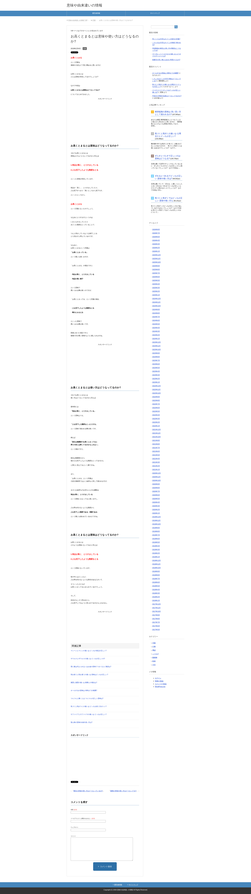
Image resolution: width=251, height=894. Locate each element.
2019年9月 (156, 528)
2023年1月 (156, 382)
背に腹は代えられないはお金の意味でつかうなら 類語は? (91, 666)
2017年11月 (156, 608)
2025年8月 (156, 269)
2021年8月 (156, 444)
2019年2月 (156, 553)
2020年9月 (156, 484)
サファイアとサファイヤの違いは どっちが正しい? (88, 714)
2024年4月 (156, 328)
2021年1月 (156, 469)
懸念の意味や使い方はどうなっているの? (88, 791)
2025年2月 (156, 291)
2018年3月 (156, 593)
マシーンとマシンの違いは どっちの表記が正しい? (88, 650)
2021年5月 (156, 455)
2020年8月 (156, 488)
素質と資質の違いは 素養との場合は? (84, 682)
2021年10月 (156, 437)
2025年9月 (156, 266)
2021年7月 (156, 448)
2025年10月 (156, 262)
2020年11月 (156, 477)
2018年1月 (156, 600)
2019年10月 (156, 524)
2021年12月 (156, 429)
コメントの (160, 684)
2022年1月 (156, 426)
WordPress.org (160, 686)
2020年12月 (156, 473)
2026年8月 (156, 229)
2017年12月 (156, 604)
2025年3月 (156, 288)
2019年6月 (156, 539)
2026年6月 (156, 237)
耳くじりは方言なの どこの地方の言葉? (166, 39)
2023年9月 (156, 353)
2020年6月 (156, 495)
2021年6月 (156, 451)
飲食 (154, 661)
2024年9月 (156, 309)
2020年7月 (156, 491)
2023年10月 (156, 349)
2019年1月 (156, 557)
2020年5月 (156, 498)
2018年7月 (156, 579)
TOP (78, 20)
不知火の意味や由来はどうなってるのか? (166, 96)
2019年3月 (156, 549)
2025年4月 (156, 284)
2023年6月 (156, 364)
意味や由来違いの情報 (84, 5)
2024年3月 (156, 331)
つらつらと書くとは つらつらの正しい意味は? (87, 698)
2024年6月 (156, 320)
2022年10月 (156, 393)
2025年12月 (156, 255)
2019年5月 (156, 542)
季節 (154, 650)
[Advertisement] (105, 115)
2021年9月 (156, 440)
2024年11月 (156, 302)
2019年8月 (156, 531)
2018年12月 (156, 560)
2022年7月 (156, 404)
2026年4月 (156, 240)
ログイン (158, 678)
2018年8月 (156, 575)
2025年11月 (156, 258)
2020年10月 (156, 480)
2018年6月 (156, 582)
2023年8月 (156, 357)
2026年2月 (156, 248)
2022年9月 (156, 397)
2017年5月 (156, 629)
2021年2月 (156, 466)
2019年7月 (156, 535)
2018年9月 (156, 571)
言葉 (84, 48)
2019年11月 (156, 520)
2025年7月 (156, 273)
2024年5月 (156, 324)
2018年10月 (156, 568)
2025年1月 (156, 295)
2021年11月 (156, 433)
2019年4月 (156, 546)
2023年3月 (156, 375)
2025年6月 (156, 277)
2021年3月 (156, 462)
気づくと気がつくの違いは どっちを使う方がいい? (88, 706)
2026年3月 (156, 244)
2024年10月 (156, 306)
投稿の (159, 681)
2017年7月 (156, 622)
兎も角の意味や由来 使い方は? (81, 722)
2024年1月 (156, 338)
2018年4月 (156, 589)
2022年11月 (156, 389)
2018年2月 (156, 597)
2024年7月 (156, 317)
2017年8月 (156, 619)
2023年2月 (156, 378)
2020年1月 (156, 513)
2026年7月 (156, 233)
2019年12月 (156, 517)
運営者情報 (96, 13)
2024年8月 (156, 313)
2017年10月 (156, 611)
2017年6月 (156, 626)
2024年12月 (156, 298)
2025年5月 (156, 280)
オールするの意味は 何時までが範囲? (84, 690)
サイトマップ (155, 13)
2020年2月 (156, 509)
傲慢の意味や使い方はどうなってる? (123, 791)
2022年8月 (156, 400)
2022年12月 (156, 386)
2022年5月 (156, 411)
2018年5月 (156, 586)
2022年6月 (156, 408)
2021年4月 (156, 458)
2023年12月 (156, 342)
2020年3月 (156, 506)
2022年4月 (156, 415)
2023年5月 (156, 368)
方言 (154, 665)
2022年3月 (156, 418)
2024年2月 (156, 335)
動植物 (154, 657)
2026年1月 (156, 251)
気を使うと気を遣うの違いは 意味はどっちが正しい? (89, 674)
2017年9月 (156, 615)
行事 (154, 646)
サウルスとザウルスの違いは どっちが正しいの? (88, 658)
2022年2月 (156, 422)
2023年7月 (156, 360)
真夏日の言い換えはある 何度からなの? (166, 60)
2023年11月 (156, 346)
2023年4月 (156, 371)
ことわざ (155, 654)
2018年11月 (156, 564)
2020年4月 (156, 502)
